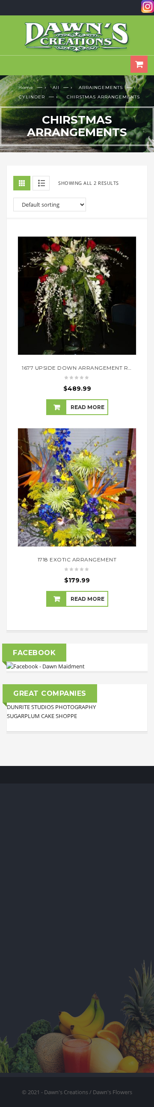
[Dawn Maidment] (45, 666)
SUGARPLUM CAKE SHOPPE (42, 716)
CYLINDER (32, 97)
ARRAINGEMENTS (101, 87)
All (56, 87)
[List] (41, 183)
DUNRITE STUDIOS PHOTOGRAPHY (51, 707)
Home (25, 87)
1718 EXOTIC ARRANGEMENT (77, 559)
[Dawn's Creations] (77, 37)
